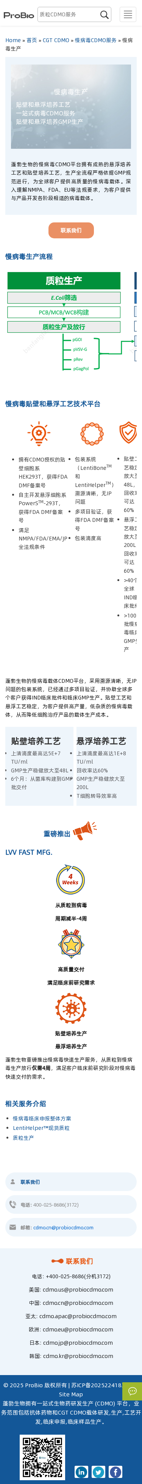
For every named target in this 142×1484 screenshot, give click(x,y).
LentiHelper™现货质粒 (41, 1128)
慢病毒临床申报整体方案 (42, 1118)
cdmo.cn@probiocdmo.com (63, 1227)
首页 (32, 40)
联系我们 (79, 1261)
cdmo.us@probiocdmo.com (78, 1289)
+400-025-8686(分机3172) (78, 1276)
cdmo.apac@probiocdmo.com (78, 1316)
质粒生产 (23, 1138)
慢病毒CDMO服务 (96, 40)
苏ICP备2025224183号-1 (103, 1385)
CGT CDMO (56, 40)
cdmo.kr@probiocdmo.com (78, 1356)
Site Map (71, 1394)
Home (13, 40)
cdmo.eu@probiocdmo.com (78, 1329)
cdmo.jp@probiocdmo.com (78, 1343)
